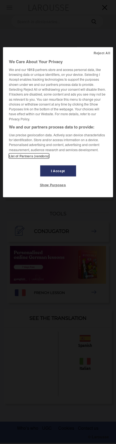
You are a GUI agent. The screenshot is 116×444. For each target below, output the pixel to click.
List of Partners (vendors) (29, 156)
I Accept (58, 170)
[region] (58, 122)
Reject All (102, 52)
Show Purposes (53, 184)
